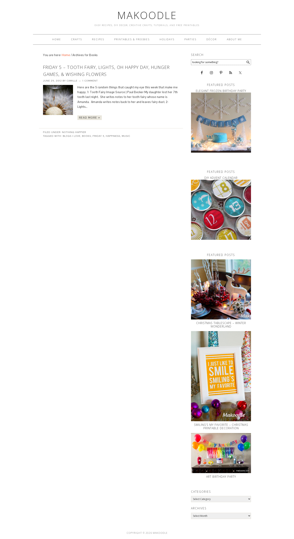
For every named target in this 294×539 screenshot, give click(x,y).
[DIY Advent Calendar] (221, 210)
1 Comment (90, 80)
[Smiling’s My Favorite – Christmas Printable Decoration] (221, 376)
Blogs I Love (71, 136)
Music (126, 136)
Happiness (113, 136)
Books (86, 136)
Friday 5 (98, 136)
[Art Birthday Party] (221, 453)
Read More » (89, 117)
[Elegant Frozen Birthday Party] (221, 123)
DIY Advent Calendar (221, 178)
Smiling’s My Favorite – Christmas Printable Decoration (221, 426)
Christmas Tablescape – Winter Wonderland (221, 324)
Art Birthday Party (221, 477)
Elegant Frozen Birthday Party (221, 91)
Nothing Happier (74, 132)
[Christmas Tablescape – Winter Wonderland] (221, 289)
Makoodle (147, 15)
